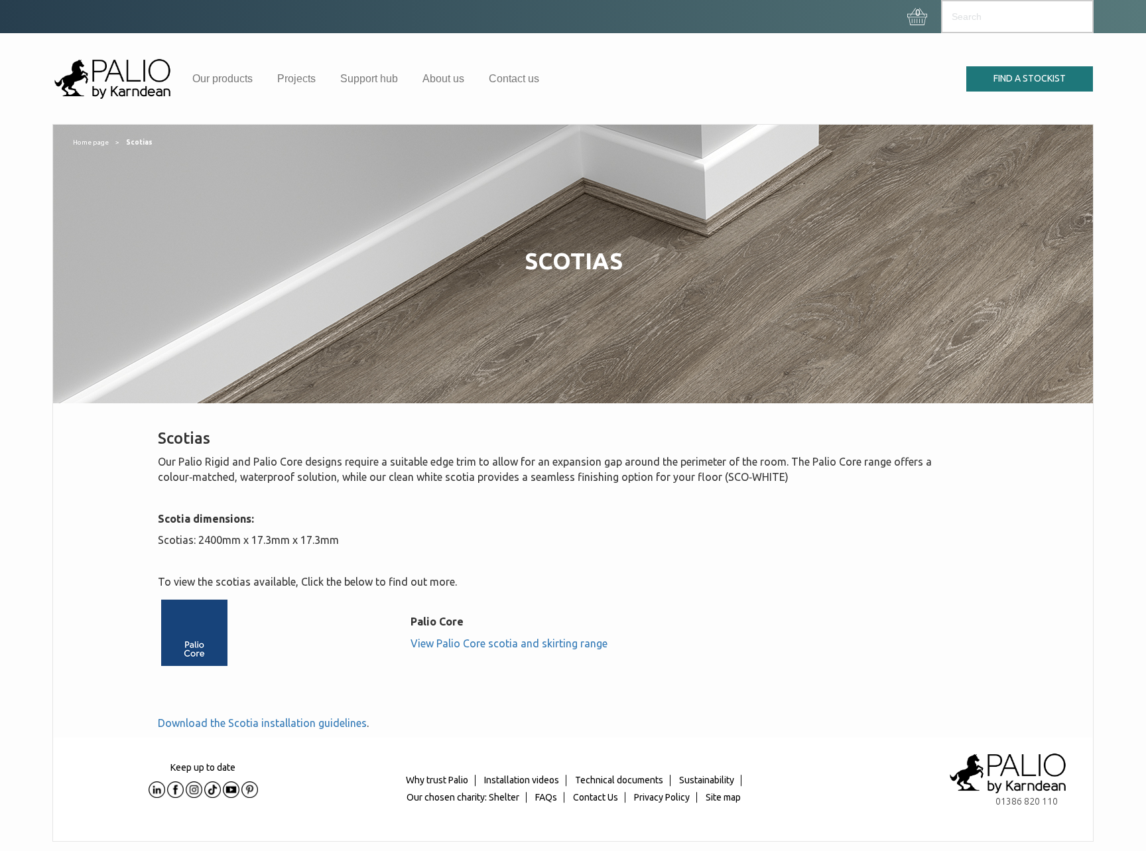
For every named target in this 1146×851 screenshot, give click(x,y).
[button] (918, 13)
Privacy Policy (662, 797)
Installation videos (521, 780)
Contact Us (595, 797)
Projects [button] (296, 78)
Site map (723, 797)
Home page (91, 142)
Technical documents (619, 780)
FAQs (546, 797)
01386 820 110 (1026, 801)
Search (1070, 17)
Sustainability (706, 780)
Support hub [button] (369, 78)
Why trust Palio (437, 780)
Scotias (139, 142)
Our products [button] (222, 78)
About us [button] (443, 78)
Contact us (514, 78)
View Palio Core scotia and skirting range (509, 643)
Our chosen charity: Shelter (463, 797)
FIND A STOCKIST (1029, 78)
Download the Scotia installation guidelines (262, 723)
